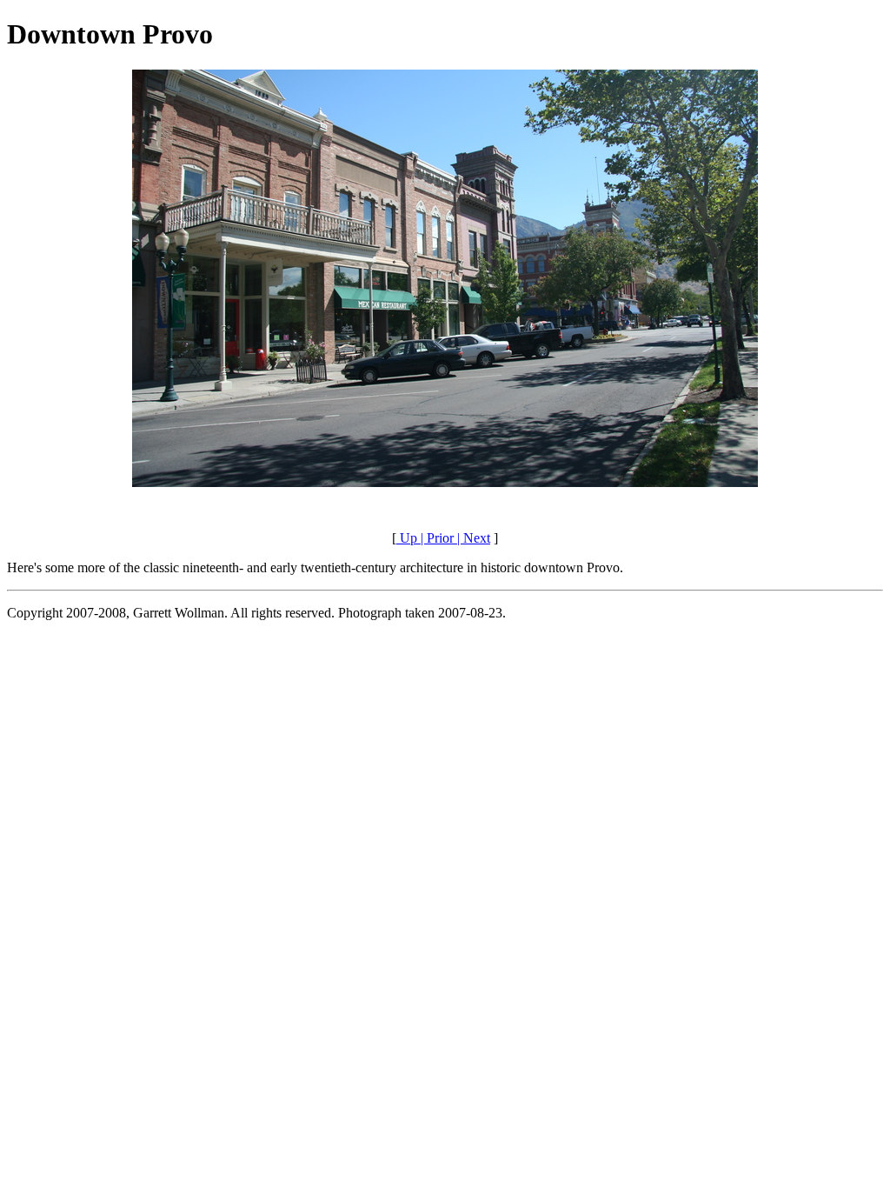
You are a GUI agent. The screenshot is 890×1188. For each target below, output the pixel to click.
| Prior (435, 538)
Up (406, 538)
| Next (472, 538)
